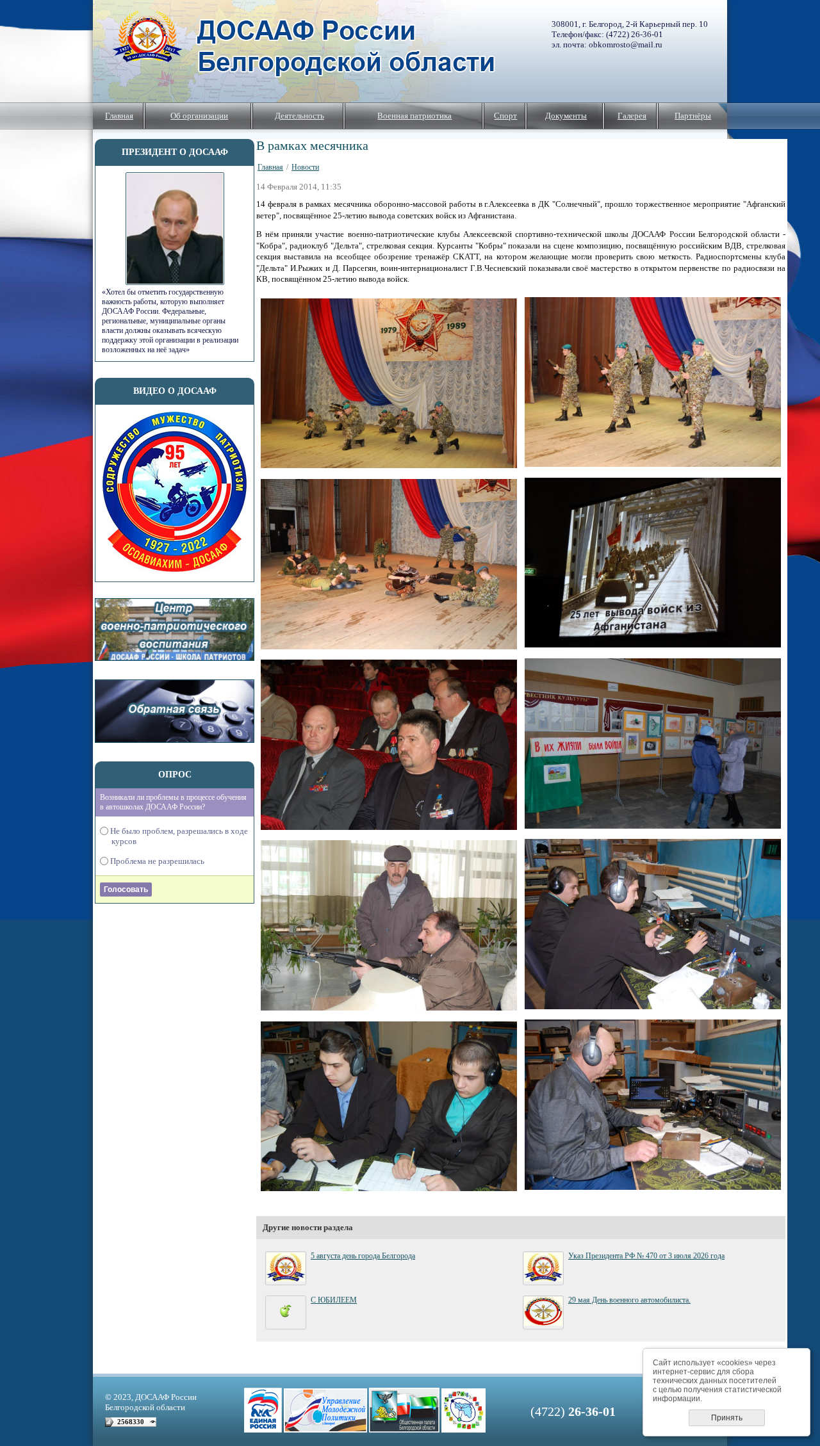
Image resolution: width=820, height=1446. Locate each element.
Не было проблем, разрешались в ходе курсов (179, 836)
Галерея (632, 115)
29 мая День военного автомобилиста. (629, 1300)
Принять (726, 1417)
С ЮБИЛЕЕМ (334, 1300)
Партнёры (693, 115)
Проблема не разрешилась (157, 861)
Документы (566, 115)
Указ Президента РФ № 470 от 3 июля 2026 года (646, 1255)
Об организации (199, 115)
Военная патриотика (414, 115)
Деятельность (299, 115)
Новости (305, 167)
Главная (119, 115)
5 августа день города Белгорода (363, 1255)
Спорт (505, 115)
